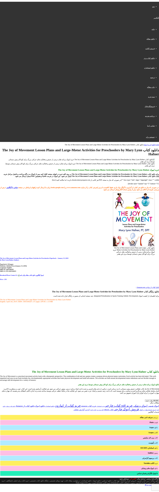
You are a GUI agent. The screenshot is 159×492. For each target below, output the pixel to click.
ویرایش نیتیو (124, 479)
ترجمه (152, 77)
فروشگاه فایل (150, 106)
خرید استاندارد (100, 406)
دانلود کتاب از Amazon (25, 406)
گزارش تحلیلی (78, 410)
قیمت (154, 422)
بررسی (149, 417)
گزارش (87, 410)
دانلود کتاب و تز (149, 58)
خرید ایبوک (147, 145)
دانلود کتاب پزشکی (10, 406)
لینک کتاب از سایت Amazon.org (148, 287)
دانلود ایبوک (40, 406)
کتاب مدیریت (100, 410)
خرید (151, 463)
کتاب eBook (108, 410)
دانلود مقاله (151, 39)
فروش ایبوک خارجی (126, 409)
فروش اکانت (150, 49)
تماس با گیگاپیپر (12, 187)
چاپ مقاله (151, 87)
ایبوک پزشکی (140, 405)
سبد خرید (151, 97)
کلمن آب (133, 479)
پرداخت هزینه (150, 116)
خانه (153, 29)
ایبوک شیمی (153, 406)
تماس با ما (151, 126)
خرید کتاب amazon (88, 406)
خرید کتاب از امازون (68, 405)
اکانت (153, 432)
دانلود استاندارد (149, 68)
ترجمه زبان (141, 479)
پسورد (153, 453)
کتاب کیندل (93, 410)
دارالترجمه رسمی (152, 479)
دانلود (154, 145)
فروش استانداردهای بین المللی (147, 410)
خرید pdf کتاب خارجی (118, 405)
